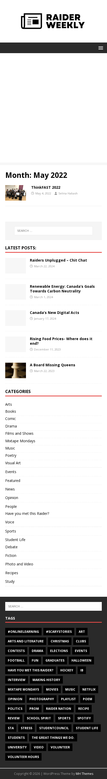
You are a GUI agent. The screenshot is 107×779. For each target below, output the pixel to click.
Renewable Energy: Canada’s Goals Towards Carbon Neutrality (62, 288)
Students (16, 737)
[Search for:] (53, 230)
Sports (10, 531)
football (16, 660)
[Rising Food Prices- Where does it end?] (15, 348)
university (17, 747)
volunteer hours (23, 757)
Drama (11, 426)
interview (16, 680)
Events (10, 471)
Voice (9, 522)
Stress (26, 728)
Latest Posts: (20, 248)
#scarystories (59, 631)
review (14, 718)
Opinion (11, 497)
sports (64, 718)
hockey (66, 670)
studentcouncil (54, 728)
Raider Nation (58, 708)
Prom (34, 708)
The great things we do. (53, 737)
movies (52, 689)
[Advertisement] (53, 109)
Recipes (11, 572)
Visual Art (13, 462)
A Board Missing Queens (52, 364)
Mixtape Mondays (20, 440)
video (39, 747)
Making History (46, 680)
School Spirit (39, 718)
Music (10, 448)
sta (11, 728)
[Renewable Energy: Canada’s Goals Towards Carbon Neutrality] (15, 296)
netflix (89, 689)
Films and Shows (19, 433)
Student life (87, 728)
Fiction (10, 555)
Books (10, 411)
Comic (10, 418)
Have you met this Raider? (27, 513)
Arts (8, 404)
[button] (100, 47)
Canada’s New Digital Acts (54, 312)
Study (10, 581)
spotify (84, 718)
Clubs (81, 641)
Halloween (81, 660)
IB (81, 670)
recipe (83, 708)
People (11, 506)
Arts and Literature (26, 641)
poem (87, 699)
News (10, 489)
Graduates (54, 660)
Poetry (10, 455)
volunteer (60, 747)
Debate (11, 546)
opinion (15, 699)
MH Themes (84, 773)
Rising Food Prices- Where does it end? (61, 341)
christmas (60, 641)
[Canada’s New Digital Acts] (15, 322)
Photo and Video (19, 564)
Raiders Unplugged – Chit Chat (58, 260)
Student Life (15, 539)
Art (82, 631)
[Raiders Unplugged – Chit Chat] (15, 270)
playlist (68, 699)
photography (41, 699)
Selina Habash (68, 193)
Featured (12, 480)
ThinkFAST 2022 (45, 187)
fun (35, 660)
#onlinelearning (23, 631)
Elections (59, 651)
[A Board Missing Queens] (15, 375)
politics (15, 708)
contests (16, 651)
